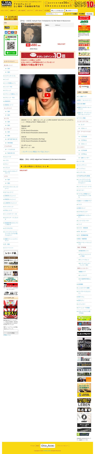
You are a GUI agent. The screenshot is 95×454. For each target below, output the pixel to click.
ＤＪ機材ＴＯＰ (82, 96)
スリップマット (82, 165)
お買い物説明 (21, 10)
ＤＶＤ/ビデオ (9, 228)
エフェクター (81, 304)
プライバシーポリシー (62, 445)
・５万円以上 (83, 140)
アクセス (32, 445)
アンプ (80, 224)
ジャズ (7, 79)
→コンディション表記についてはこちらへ (35, 151)
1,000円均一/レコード (11, 203)
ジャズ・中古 (8, 86)
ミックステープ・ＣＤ (11, 214)
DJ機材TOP (13, 10)
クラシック (8, 90)
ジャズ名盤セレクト (10, 83)
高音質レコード (9, 105)
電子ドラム (81, 297)
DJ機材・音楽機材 (79, 14)
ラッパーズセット (84, 259)
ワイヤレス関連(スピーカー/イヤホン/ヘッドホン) (84, 195)
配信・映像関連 (82, 238)
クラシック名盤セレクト (11, 94)
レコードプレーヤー (83, 220)
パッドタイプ (83, 275)
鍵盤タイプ (83, 271)
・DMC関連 (9, 143)
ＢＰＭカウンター (83, 211)
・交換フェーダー (84, 157)
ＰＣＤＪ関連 (81, 118)
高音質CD (7, 101)
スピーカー (81, 190)
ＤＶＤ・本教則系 (83, 228)
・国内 (8, 72)
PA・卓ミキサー (82, 231)
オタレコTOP (4, 10)
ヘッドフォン (81, 168)
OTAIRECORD (47, 450)
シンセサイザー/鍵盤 (83, 288)
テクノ (7, 164)
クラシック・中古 (10, 97)
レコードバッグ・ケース (84, 186)
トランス (7, 167)
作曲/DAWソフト (84, 250)
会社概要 (46, 10)
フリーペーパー (9, 247)
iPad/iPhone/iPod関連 (84, 176)
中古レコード (8, 210)
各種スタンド (81, 208)
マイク (80, 204)
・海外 (8, 68)
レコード (68, 14)
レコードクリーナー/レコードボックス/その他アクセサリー (11, 233)
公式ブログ (30, 10)
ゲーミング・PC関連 (84, 307)
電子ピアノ (81, 300)
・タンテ (82, 124)
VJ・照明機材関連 (83, 235)
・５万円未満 (83, 136)
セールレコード (9, 192)
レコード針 (81, 161)
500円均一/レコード (10, 199)
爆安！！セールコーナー (84, 100)
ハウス (7, 160)
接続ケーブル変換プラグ (84, 200)
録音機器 (80, 284)
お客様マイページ (72, 10)
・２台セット (83, 128)
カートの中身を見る (58, 10)
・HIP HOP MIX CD (11, 139)
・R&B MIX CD (10, 153)
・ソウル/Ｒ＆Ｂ (10, 149)
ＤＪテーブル (81, 172)
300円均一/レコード (10, 195)
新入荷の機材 (81, 103)
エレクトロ (8, 156)
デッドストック (9, 206)
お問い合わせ (38, 10)
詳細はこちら (7, 335)
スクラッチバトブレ (10, 76)
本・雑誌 (7, 244)
